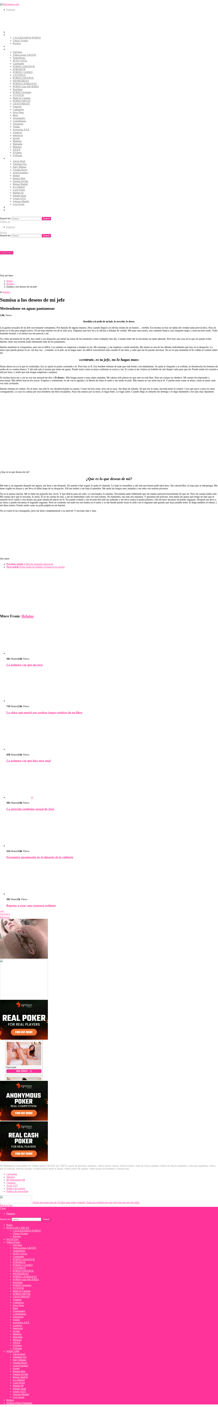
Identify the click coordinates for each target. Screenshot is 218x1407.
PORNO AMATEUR (24, 66)
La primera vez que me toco (24, 664)
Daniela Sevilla (20, 181)
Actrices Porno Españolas (19, 210)
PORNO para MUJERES (26, 86)
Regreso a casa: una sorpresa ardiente (31, 905)
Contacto (10, 1182)
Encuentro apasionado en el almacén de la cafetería (39, 857)
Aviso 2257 (12, 1185)
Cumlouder (18, 63)
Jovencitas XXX (21, 129)
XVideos (17, 152)
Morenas (17, 146)
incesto (16, 138)
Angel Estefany (20, 172)
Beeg (15, 115)
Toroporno (18, 123)
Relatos (10, 207)
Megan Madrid (20, 184)
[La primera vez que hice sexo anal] (112, 734)
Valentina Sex (20, 164)
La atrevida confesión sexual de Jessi (30, 809)
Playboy (17, 43)
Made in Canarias (21, 98)
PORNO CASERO (23, 72)
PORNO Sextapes (22, 92)
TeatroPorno (19, 57)
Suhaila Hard (19, 195)
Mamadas (18, 144)
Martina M (18, 192)
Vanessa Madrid (21, 201)
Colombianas (19, 121)
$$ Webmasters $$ (15, 1179)
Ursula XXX (19, 198)
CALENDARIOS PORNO (27, 37)
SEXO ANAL (20, 60)
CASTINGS (19, 75)
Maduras (17, 141)
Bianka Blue (19, 178)
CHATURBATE (21, 103)
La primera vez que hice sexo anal (28, 760)
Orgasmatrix (19, 118)
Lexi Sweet (18, 204)
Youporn (17, 106)
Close (3, 1208)
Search (46, 218)
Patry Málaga (19, 167)
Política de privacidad (17, 1191)
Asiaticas (17, 132)
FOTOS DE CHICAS (17, 34)
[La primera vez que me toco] (112, 638)
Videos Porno (13, 49)
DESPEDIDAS (21, 80)
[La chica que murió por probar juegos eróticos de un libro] (112, 686)
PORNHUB (19, 69)
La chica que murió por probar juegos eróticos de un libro (44, 712)
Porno (9, 32)
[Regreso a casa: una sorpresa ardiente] (112, 878)
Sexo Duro (18, 112)
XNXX (16, 149)
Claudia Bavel (20, 169)
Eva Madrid (19, 187)
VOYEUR (18, 95)
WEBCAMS (12, 158)
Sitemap (10, 1177)
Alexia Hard (19, 161)
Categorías (11, 1174)
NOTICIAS (12, 46)
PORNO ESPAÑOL (23, 78)
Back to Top (6, 1205)
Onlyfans (17, 52)
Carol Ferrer (19, 190)
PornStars (18, 89)
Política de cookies (15, 1188)
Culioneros (18, 109)
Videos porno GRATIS (24, 55)
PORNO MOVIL (22, 101)
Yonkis (16, 126)
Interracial (18, 135)
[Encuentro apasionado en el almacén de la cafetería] (112, 830)
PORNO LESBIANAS (25, 83)
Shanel (16, 175)
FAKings (17, 155)
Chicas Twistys (20, 40)
